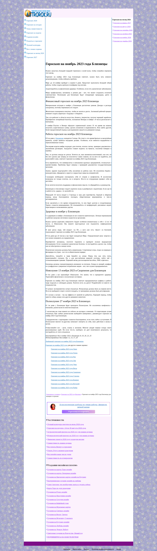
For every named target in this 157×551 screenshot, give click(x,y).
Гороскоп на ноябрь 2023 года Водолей (65, 384)
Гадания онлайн (32, 37)
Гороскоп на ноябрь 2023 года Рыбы (64, 388)
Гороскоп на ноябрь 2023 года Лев (63, 361)
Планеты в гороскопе (34, 41)
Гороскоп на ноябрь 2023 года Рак (63, 357)
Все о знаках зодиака (34, 49)
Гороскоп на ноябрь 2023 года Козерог (65, 380)
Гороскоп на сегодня (33, 25)
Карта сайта (77, 549)
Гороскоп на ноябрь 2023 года (56, 345)
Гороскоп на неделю (33, 33)
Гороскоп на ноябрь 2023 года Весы (64, 368)
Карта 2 (86, 549)
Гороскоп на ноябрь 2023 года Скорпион (66, 372)
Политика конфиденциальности (103, 549)
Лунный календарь (33, 45)
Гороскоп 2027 (31, 57)
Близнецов (59, 138)
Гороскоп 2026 (31, 21)
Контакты (67, 549)
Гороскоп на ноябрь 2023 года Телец (64, 353)
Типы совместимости (34, 29)
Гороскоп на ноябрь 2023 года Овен (64, 349)
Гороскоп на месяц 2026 (35, 53)
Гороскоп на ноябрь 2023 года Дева (64, 364)
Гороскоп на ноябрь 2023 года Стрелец (65, 376)
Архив (118, 549)
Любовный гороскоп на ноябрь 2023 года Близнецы (65, 341)
